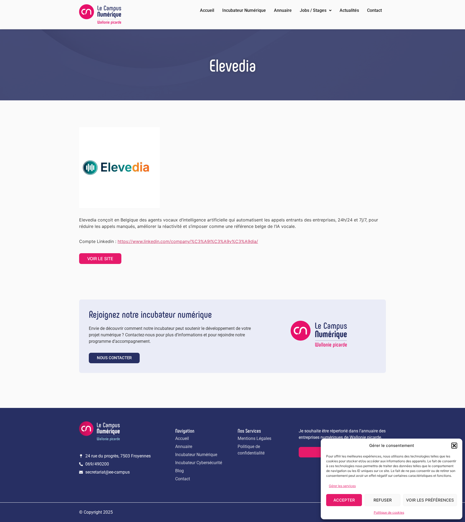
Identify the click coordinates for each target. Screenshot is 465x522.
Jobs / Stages (313, 10)
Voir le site (100, 258)
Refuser (383, 500)
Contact (374, 10)
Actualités (349, 10)
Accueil (207, 10)
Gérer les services (342, 486)
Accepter (344, 500)
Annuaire (283, 10)
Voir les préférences (430, 500)
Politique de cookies (389, 512)
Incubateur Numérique (244, 10)
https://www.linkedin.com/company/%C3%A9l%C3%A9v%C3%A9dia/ (188, 241)
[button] (454, 445)
